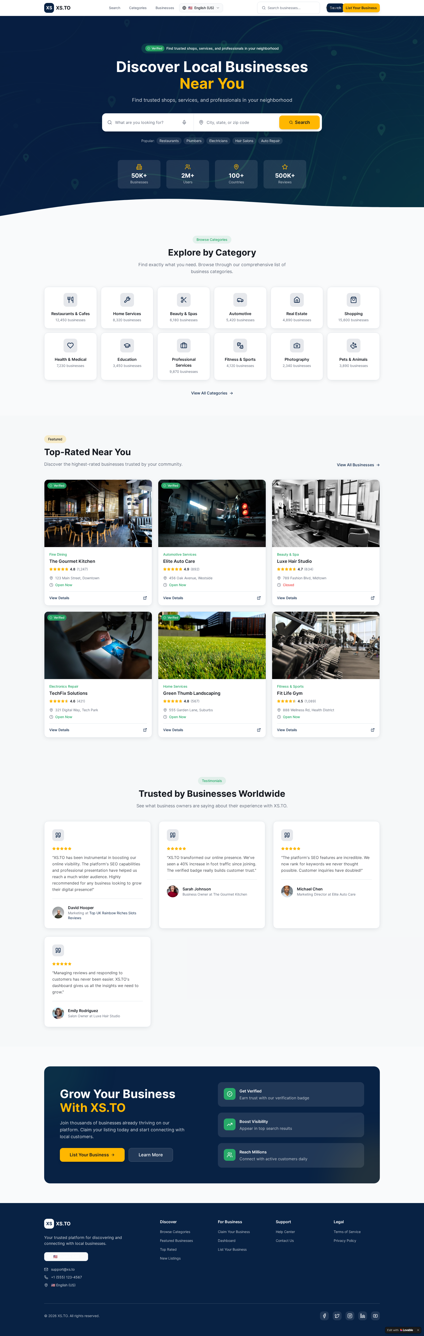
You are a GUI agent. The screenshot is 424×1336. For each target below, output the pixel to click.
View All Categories (212, 393)
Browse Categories (175, 1232)
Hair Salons (244, 141)
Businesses (165, 8)
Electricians (218, 141)
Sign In (331, 8)
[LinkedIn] (362, 1315)
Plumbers (193, 141)
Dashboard (227, 1240)
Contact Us (285, 1240)
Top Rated (168, 1249)
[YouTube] (375, 1315)
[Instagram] (349, 1315)
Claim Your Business (234, 1232)
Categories (138, 8)
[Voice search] (184, 122)
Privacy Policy (345, 1240)
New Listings (170, 1258)
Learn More (151, 1154)
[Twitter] (337, 1315)
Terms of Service (347, 1232)
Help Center (285, 1232)
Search (114, 8)
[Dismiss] (418, 1330)
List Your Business (361, 8)
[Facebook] (324, 1315)
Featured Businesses (176, 1240)
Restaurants (169, 141)
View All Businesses (358, 464)
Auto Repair (270, 141)
